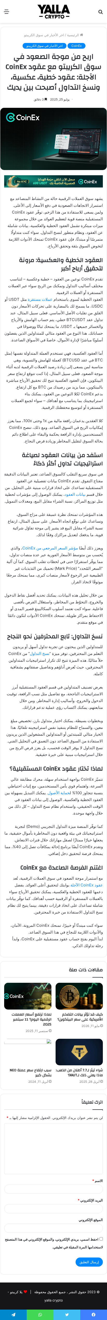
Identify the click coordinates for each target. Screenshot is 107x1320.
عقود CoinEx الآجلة (86, 885)
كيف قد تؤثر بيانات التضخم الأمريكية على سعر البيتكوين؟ (80, 1017)
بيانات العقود (75, 494)
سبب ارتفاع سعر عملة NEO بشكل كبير (30, 1073)
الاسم (97, 1181)
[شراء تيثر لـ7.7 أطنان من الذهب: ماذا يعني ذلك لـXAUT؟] (79, 1052)
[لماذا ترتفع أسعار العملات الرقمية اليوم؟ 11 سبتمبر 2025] (27, 996)
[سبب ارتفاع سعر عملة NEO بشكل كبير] (27, 1052)
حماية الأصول (59, 792)
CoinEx (76, 46)
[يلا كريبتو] (53, 11)
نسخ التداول (39, 653)
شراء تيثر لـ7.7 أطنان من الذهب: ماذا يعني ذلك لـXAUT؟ (79, 1073)
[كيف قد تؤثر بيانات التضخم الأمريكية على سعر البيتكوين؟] (79, 996)
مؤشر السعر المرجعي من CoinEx (50, 548)
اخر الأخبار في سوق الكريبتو (44, 35)
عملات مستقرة (40, 299)
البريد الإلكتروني (90, 1200)
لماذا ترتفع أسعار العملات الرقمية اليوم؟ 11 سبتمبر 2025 (31, 1019)
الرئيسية (73, 35)
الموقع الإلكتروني (91, 1220)
